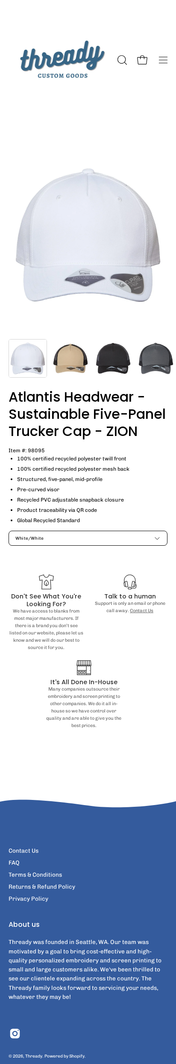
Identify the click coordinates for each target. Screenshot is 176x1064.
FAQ (14, 862)
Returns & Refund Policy (42, 886)
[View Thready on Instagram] (15, 1033)
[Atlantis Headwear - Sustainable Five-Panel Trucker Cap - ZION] (28, 358)
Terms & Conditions (35, 874)
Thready (33, 1056)
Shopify (77, 1056)
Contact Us (141, 610)
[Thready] (61, 60)
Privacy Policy (28, 898)
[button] (121, 60)
